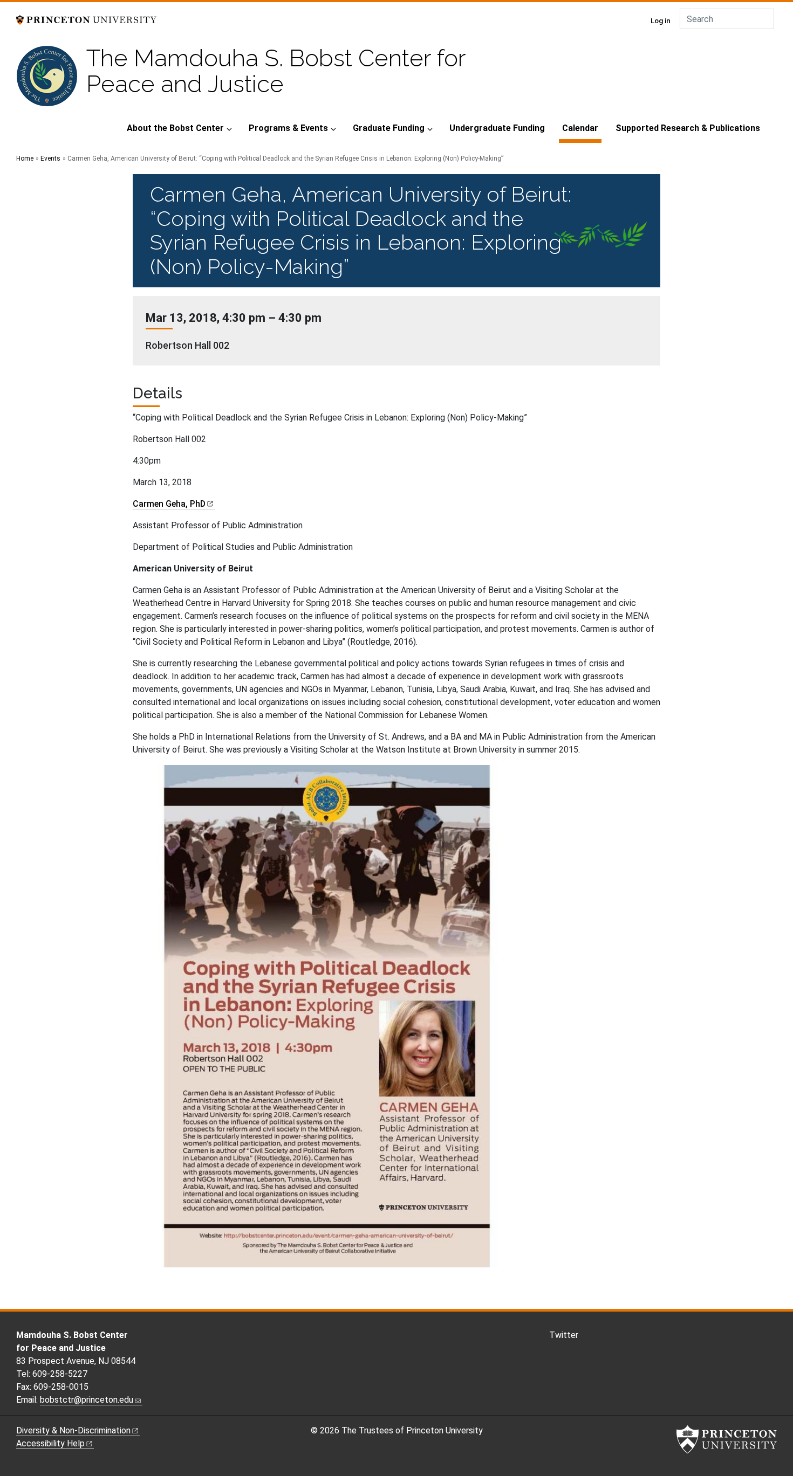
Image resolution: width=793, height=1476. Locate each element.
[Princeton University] (86, 19)
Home (24, 158)
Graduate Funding (389, 128)
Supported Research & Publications (688, 128)
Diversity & (73, 1430)
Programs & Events (288, 128)
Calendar (581, 127)
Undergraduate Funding (497, 128)
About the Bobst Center (175, 128)
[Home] (51, 80)
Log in (661, 20)
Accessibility (50, 1443)
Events (50, 158)
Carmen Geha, (169, 504)
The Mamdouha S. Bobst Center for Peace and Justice (276, 71)
